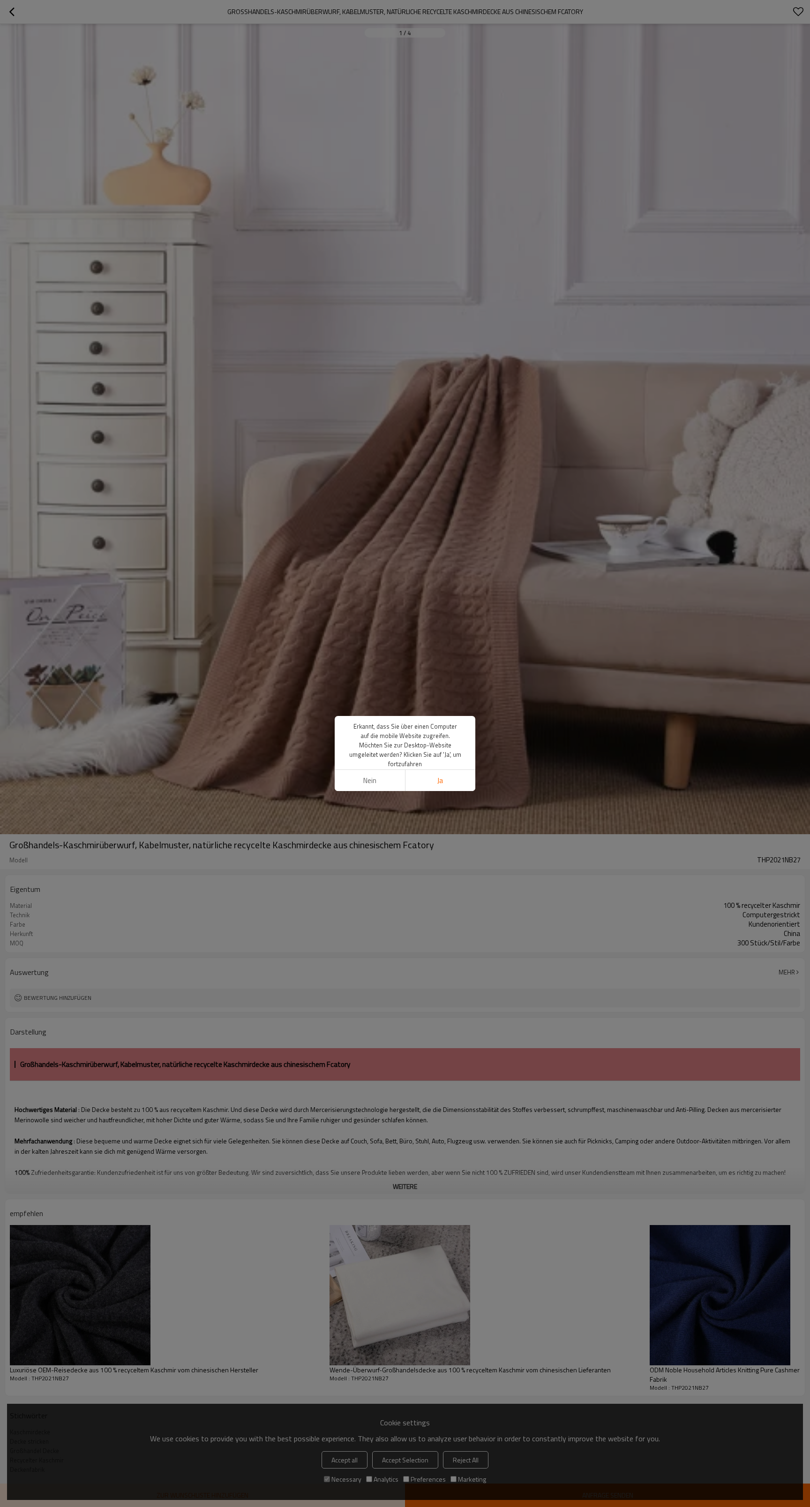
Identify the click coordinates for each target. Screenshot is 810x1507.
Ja (440, 780)
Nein (369, 780)
